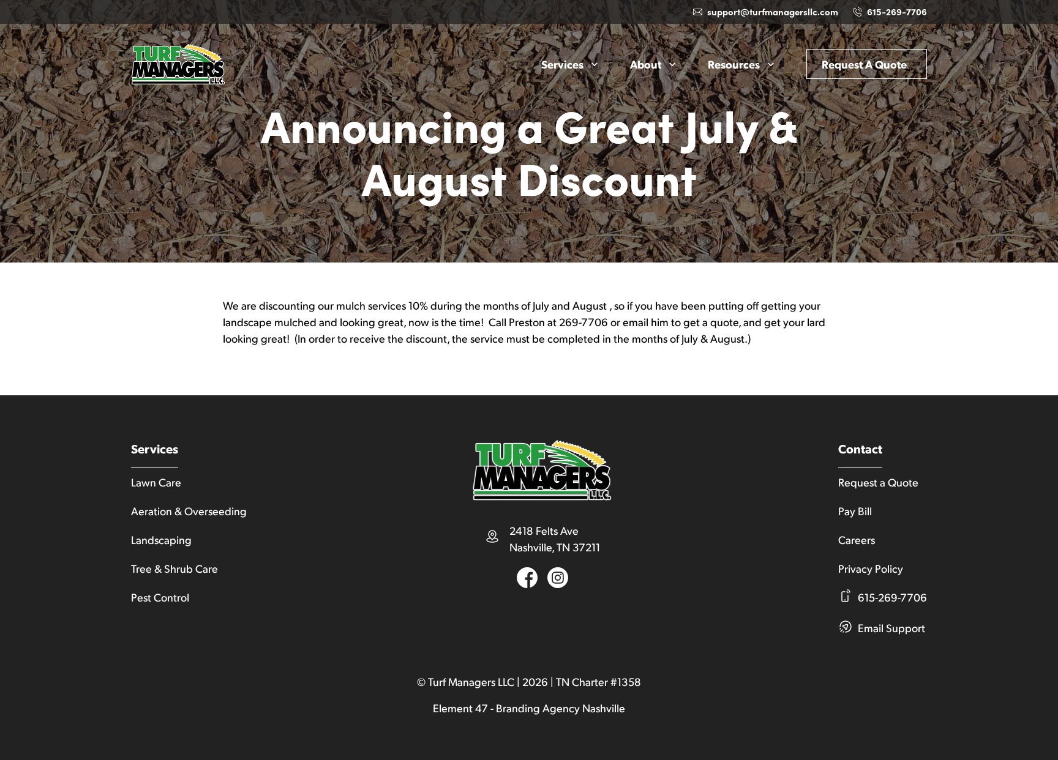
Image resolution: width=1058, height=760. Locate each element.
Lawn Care (156, 482)
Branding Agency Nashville (560, 708)
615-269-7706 (897, 11)
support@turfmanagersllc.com (772, 11)
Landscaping (161, 539)
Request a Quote (864, 64)
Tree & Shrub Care (174, 568)
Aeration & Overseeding (189, 511)
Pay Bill (855, 511)
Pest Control (160, 597)
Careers (856, 539)
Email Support (891, 627)
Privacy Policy (870, 568)
